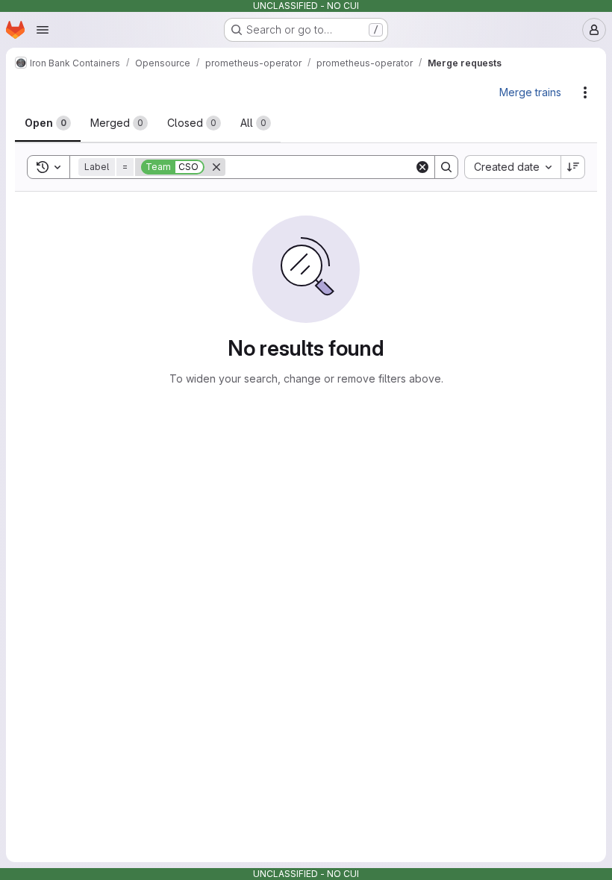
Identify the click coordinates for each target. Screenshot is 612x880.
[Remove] (216, 167)
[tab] (48, 123)
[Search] (446, 167)
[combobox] (512, 167)
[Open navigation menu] (42, 30)
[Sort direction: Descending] (573, 167)
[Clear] (422, 167)
